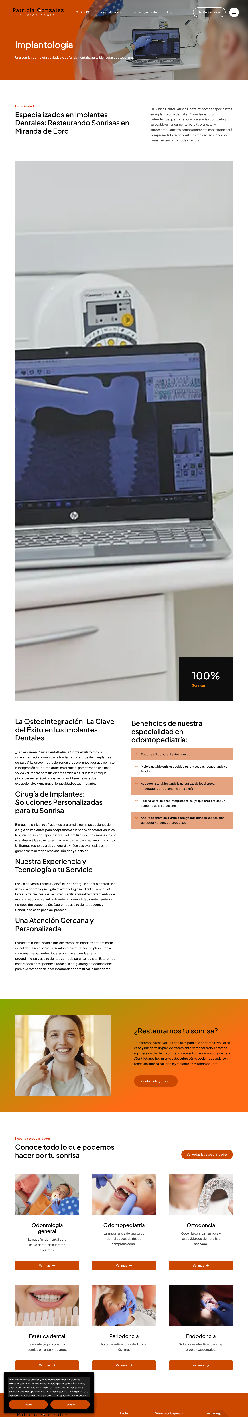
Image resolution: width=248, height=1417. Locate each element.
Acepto (28, 1404)
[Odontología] (47, 1222)
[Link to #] (234, 12)
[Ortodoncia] (201, 1222)
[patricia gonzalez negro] (38, 7)
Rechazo (70, 1404)
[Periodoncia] (124, 1327)
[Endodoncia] (201, 1327)
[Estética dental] (47, 1327)
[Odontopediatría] (124, 1222)
